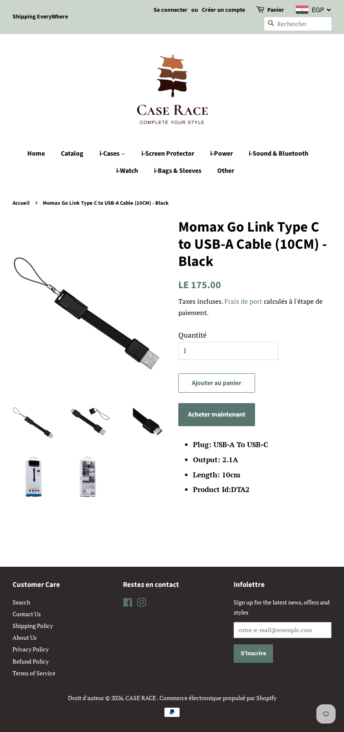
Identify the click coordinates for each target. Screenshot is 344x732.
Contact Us (27, 614)
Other (225, 170)
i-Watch (127, 170)
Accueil (21, 203)
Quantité (192, 335)
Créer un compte (223, 10)
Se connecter (171, 10)
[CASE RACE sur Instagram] (141, 604)
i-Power (221, 153)
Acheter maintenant (216, 414)
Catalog (72, 153)
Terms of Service (34, 673)
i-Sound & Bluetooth (278, 153)
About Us (24, 637)
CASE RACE (141, 698)
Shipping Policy (33, 626)
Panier (275, 10)
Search (21, 602)
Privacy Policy (31, 649)
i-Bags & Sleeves (177, 170)
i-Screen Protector (167, 153)
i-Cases (110, 153)
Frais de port (243, 301)
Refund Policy (31, 661)
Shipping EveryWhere (40, 17)
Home (36, 153)
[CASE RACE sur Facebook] (128, 604)
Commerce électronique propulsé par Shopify (217, 698)
